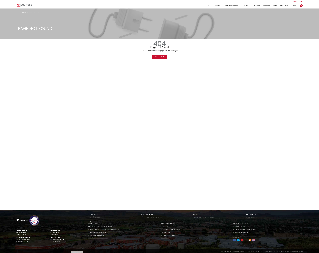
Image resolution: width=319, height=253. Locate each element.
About (207, 6)
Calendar (294, 6)
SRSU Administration (95, 217)
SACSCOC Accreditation (241, 232)
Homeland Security (239, 226)
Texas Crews (165, 238)
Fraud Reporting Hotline (96, 235)
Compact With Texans (168, 235)
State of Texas (165, 226)
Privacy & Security (94, 223)
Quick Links (284, 6)
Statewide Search (166, 232)
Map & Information (251, 217)
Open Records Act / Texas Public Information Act (104, 229)
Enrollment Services (231, 6)
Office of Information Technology (151, 217)
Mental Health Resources (169, 223)
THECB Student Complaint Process (244, 229)
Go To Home (159, 57)
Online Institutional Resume (97, 232)
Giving (294, 2)
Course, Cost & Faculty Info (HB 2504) (100, 226)
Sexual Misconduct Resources (98, 238)
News (275, 6)
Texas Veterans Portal (240, 223)
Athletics (266, 6)
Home (24, 13)
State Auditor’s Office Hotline (170, 229)
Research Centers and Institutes (203, 217)
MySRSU (300, 2)
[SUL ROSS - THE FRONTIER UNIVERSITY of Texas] (24, 5)
